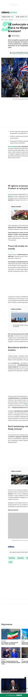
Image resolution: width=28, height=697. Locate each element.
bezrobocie (12, 558)
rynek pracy (21, 558)
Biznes (6, 19)
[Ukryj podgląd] (25, 677)
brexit (10, 562)
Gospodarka (11, 19)
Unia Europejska (13, 146)
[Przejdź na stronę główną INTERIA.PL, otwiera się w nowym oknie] (6, 12)
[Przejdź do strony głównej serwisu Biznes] (13, 12)
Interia (2, 19)
